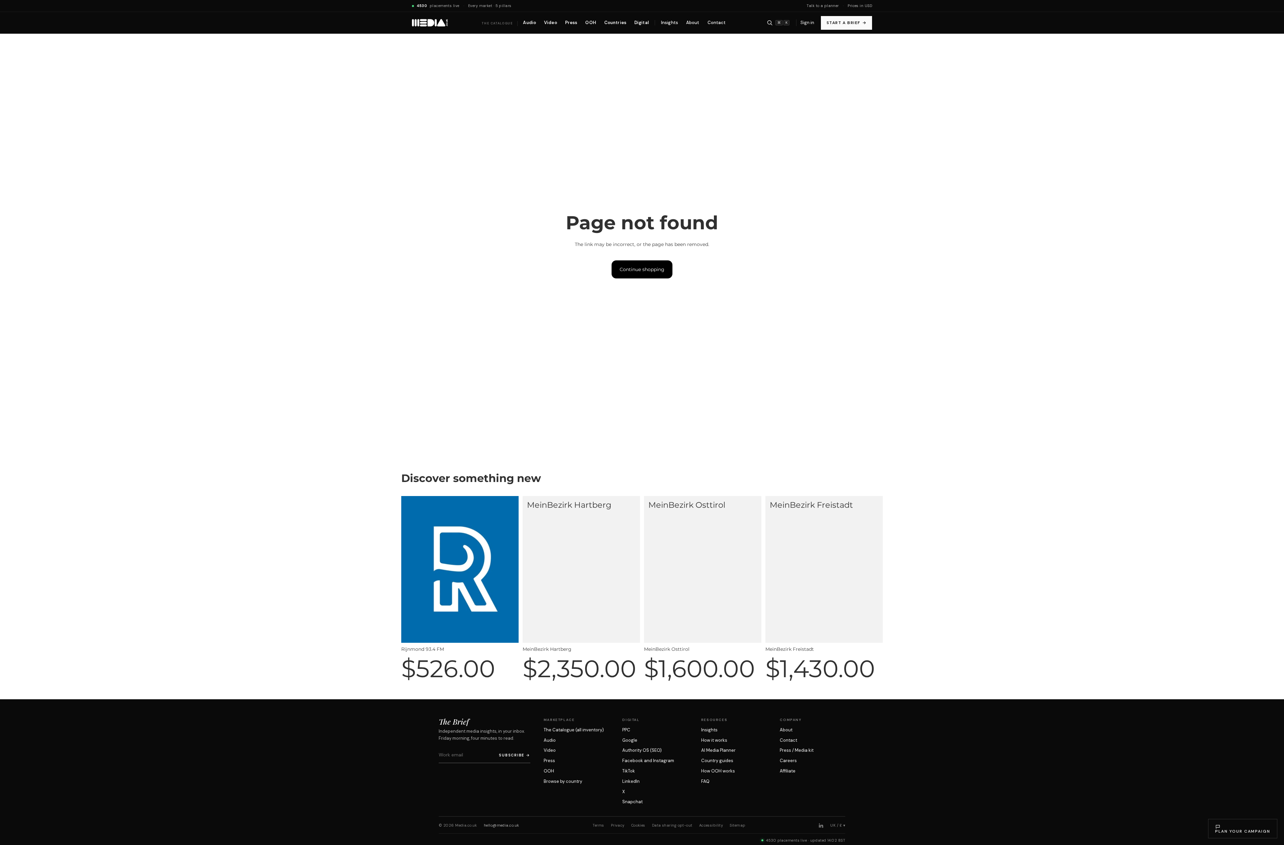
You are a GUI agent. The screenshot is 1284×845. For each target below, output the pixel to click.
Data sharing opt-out (672, 825)
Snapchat (632, 802)
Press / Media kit (797, 750)
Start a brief (846, 22)
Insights (709, 730)
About (786, 730)
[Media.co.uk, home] (430, 22)
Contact (788, 740)
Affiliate (787, 771)
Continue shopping (642, 269)
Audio (550, 740)
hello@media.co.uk (501, 825)
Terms (598, 825)
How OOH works (718, 771)
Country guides (717, 760)
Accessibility (711, 825)
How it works (714, 740)
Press (549, 760)
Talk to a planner (823, 5)
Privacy (618, 825)
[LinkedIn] (821, 825)
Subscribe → (514, 755)
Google (629, 740)
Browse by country (563, 781)
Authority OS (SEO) (642, 750)
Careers (788, 760)
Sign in (807, 22)
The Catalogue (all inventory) (574, 730)
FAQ (705, 781)
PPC (626, 730)
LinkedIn (631, 781)
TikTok (628, 771)
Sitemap (737, 825)
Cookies (638, 825)
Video (550, 750)
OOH (549, 771)
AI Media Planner (718, 750)
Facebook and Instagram (648, 760)
